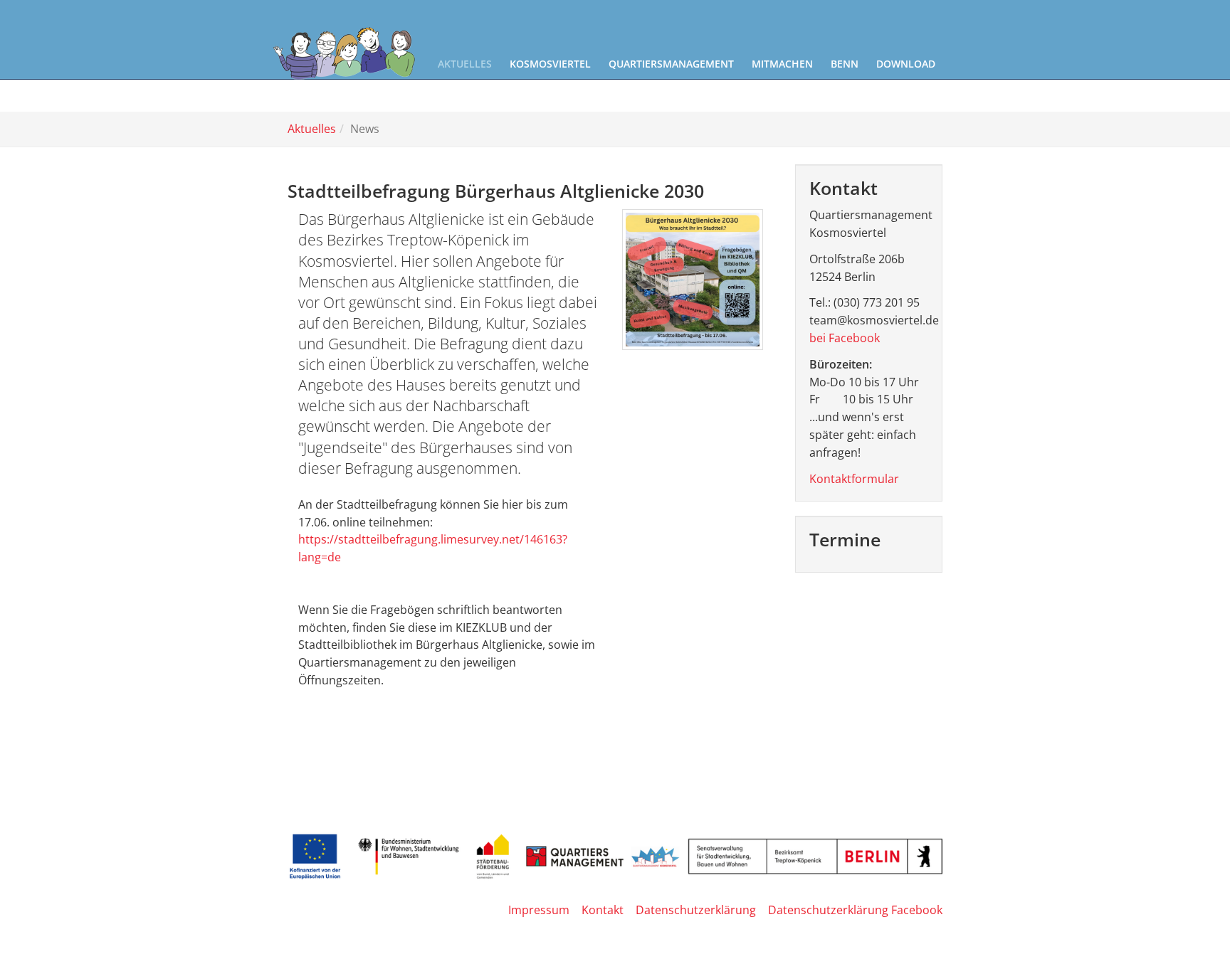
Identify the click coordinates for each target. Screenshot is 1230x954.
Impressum (538, 910)
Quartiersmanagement (671, 63)
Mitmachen (782, 63)
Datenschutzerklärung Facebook (855, 910)
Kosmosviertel (550, 63)
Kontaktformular (854, 479)
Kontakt (603, 910)
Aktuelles (465, 63)
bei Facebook (844, 338)
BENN (844, 63)
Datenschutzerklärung (696, 910)
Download (905, 63)
